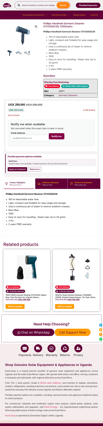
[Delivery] (38, 348)
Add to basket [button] (15, 306)
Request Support (80, 15)
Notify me (57, 136)
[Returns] (65, 348)
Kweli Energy (50, 407)
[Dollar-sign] (100, 325)
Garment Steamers (68, 95)
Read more (35, 169)
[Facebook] (100, 329)
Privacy (78, 355)
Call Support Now (72, 332)
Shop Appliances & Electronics (33, 15)
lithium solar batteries (50, 383)
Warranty (51, 355)
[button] (36, 26)
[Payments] (25, 348)
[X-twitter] (100, 334)
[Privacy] (78, 348)
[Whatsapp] (100, 339)
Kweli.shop (10, 415)
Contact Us (94, 15)
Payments (25, 355)
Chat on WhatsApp (35, 332)
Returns (65, 355)
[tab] (19, 183)
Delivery (38, 355)
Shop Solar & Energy (59, 15)
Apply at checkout (17, 169)
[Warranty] (51, 348)
